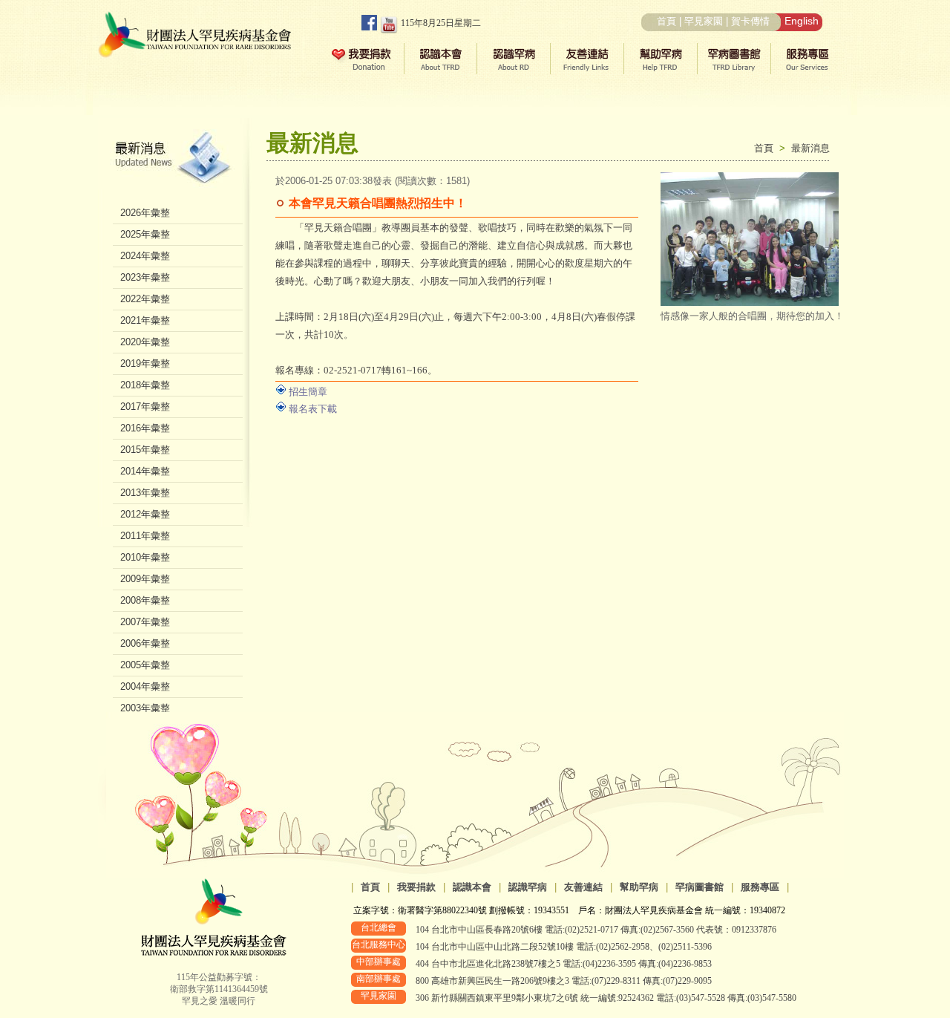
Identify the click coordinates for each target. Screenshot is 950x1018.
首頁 (666, 21)
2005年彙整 (145, 664)
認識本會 (472, 887)
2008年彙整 (145, 600)
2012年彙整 (145, 514)
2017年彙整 (145, 406)
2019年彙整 (145, 363)
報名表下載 (313, 408)
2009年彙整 (145, 578)
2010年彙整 (145, 557)
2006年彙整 (145, 643)
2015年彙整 (145, 449)
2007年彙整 (145, 621)
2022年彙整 (145, 298)
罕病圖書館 (699, 887)
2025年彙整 (145, 234)
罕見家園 (703, 21)
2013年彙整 (145, 492)
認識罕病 (527, 887)
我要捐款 (416, 887)
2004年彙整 (145, 686)
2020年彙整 (145, 342)
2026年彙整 (145, 212)
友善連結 (583, 887)
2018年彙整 (145, 385)
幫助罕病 (639, 887)
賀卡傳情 (750, 21)
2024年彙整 (145, 255)
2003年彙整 (145, 708)
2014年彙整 (145, 471)
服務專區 (760, 887)
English (801, 21)
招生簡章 (308, 391)
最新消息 (810, 148)
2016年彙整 (145, 428)
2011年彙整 (145, 535)
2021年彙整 (145, 320)
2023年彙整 (145, 277)
